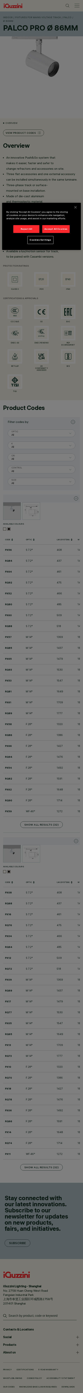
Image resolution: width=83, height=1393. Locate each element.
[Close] (75, 207)
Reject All (26, 228)
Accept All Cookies (56, 228)
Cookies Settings (40, 240)
